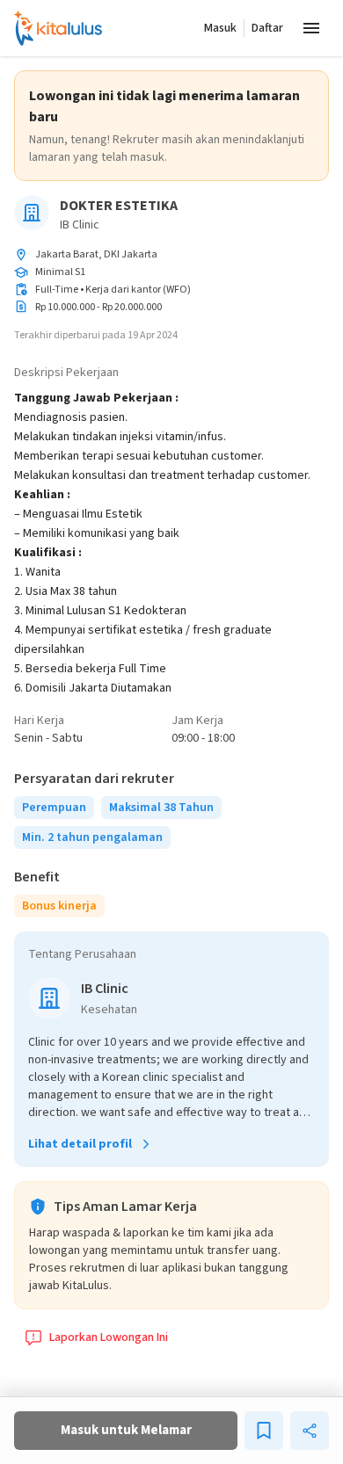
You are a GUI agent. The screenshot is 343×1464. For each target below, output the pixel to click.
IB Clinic (79, 225)
